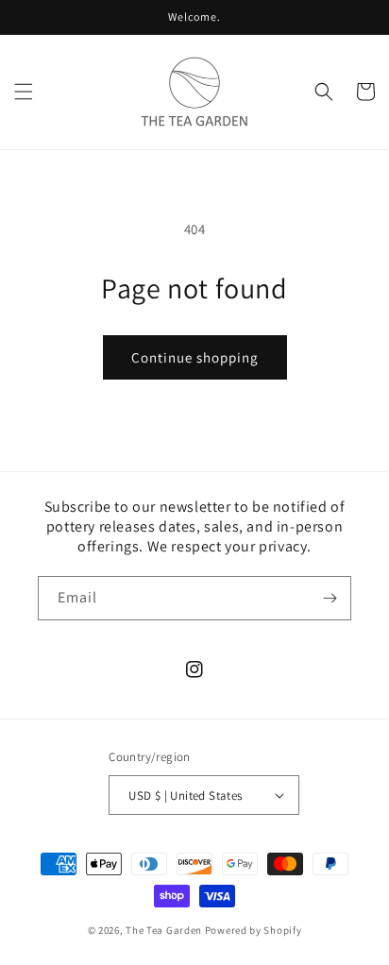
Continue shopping (195, 357)
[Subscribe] (329, 598)
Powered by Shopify (253, 930)
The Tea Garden (164, 930)
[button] (23, 91)
